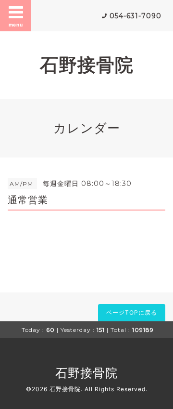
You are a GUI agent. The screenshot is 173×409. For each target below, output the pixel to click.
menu (16, 24)
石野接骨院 (87, 65)
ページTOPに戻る (131, 312)
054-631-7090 (135, 16)
